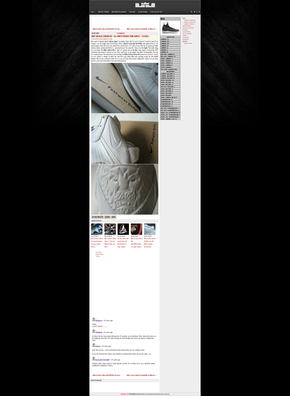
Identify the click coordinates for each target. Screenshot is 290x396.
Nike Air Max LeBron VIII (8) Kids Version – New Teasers (111, 29)
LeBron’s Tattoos (189, 24)
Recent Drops (99, 252)
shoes (110, 39)
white (113, 217)
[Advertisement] (124, 20)
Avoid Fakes (186, 32)
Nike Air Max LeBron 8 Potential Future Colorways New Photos (97, 243)
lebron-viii (106, 39)
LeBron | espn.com (190, 22)
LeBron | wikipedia (189, 20)
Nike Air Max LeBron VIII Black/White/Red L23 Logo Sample (137, 243)
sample (107, 217)
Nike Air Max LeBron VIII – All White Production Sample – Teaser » (120, 36)
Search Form (188, 43)
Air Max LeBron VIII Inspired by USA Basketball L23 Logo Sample (123, 243)
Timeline (98, 256)
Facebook (186, 37)
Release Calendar (99, 254)
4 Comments (121, 33)
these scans (119, 59)
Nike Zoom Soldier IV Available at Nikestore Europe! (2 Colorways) (149, 29)
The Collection (187, 34)
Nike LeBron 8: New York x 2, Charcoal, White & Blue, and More (110, 243)
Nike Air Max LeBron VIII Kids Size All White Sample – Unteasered (150, 243)
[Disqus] (124, 286)
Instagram (186, 39)
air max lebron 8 (97, 217)
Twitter (185, 35)
